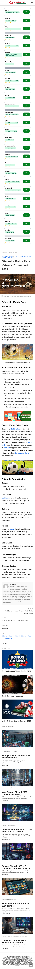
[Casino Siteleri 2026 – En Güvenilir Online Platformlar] (17, 851)
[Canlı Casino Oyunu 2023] (17, 684)
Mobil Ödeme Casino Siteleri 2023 (16, 721)
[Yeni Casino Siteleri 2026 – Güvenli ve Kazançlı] (17, 777)
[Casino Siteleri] (17, 2)
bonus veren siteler (22, 453)
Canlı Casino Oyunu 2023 (12, 696)
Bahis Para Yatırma (7, 256)
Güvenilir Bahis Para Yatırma (23, 636)
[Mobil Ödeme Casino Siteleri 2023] (17, 709)
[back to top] (31, 965)
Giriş (26, 12)
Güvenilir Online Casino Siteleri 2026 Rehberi (14, 941)
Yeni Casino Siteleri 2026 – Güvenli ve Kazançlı (15, 793)
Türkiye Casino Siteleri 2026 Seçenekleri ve (16, 756)
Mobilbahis (6, 498)
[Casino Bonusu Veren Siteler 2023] (17, 659)
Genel (16, 256)
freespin (7, 448)
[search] (32, 3)
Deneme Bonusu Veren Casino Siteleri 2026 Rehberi (17, 830)
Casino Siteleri (7, 787)
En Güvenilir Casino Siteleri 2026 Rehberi (16, 904)
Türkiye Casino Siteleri (9, 751)
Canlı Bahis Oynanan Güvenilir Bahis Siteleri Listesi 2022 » (19, 612)
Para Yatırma (13, 252)
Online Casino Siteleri (9, 748)
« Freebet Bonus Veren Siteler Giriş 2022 (15, 620)
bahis (12, 529)
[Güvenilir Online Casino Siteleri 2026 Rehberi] (17, 925)
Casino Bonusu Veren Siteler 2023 (16, 671)
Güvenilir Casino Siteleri (10, 897)
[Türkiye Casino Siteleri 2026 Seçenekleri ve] (17, 738)
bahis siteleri (16, 429)
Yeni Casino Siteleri (19, 787)
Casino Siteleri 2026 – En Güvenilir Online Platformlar (16, 867)
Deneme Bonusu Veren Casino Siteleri (14, 822)
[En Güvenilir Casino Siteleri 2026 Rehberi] (17, 886)
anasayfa (4, 252)
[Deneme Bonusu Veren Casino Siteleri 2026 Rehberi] (17, 812)
